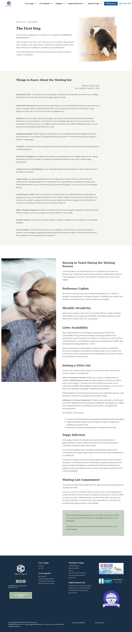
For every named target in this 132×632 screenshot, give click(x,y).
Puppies (59, 3)
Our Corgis (29, 3)
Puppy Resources (75, 3)
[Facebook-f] (17, 581)
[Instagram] (24, 581)
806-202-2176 (125, 3)
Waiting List (111, 3)
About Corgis (93, 3)
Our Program (44, 3)
